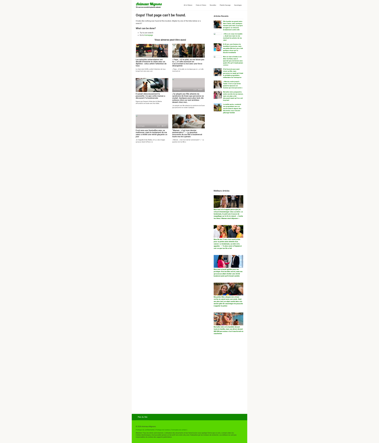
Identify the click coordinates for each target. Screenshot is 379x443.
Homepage (148, 35)
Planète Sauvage (225, 5)
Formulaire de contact (178, 430)
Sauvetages (238, 5)
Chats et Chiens (201, 5)
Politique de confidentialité (145, 430)
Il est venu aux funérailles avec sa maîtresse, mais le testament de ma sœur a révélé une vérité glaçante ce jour (151, 133)
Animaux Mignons (149, 4)
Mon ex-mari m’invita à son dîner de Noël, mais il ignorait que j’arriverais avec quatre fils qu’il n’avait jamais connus (233, 61)
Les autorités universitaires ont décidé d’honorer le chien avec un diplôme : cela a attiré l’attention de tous (151, 62)
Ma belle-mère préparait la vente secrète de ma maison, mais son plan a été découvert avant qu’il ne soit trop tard (233, 96)
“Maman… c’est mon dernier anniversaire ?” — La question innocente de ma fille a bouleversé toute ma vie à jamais (187, 133)
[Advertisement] (228, 152)
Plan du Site (142, 417)
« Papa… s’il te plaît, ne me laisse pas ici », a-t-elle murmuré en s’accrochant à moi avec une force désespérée (188, 62)
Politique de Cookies (163, 430)
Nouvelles (213, 5)
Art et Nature (188, 5)
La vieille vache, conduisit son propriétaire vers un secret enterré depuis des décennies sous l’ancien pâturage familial (232, 108)
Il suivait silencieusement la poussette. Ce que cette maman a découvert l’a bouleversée (150, 96)
